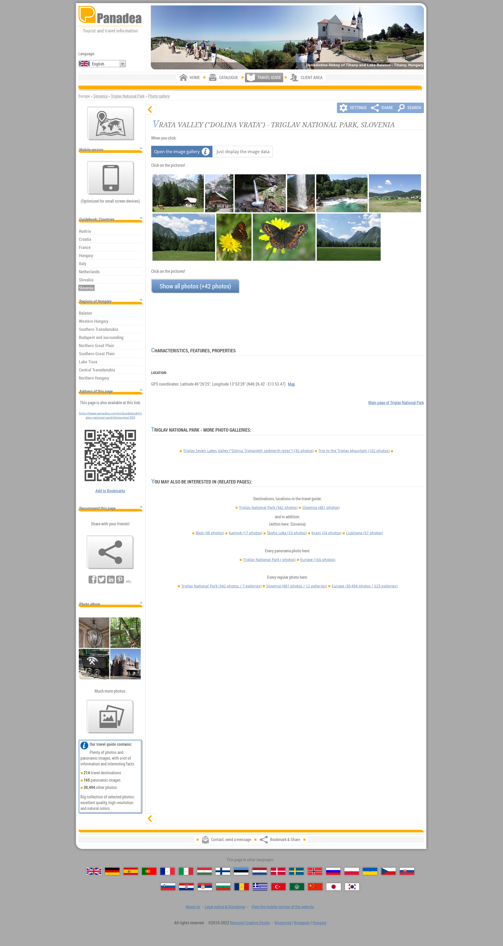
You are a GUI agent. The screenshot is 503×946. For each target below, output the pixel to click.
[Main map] (111, 123)
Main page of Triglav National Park (396, 402)
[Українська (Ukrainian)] (370, 871)
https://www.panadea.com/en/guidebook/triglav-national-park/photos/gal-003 (110, 415)
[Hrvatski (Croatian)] (186, 887)
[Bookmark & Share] (110, 552)
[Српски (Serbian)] (205, 887)
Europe (317, 559)
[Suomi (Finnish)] (222, 871)
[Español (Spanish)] (130, 871)
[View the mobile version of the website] (111, 178)
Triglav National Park (128, 96)
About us (192, 907)
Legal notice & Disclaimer (225, 907)
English (98, 64)
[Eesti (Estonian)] (241, 871)
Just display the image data (243, 151)
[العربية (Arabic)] (296, 887)
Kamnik (245, 532)
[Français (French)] (167, 871)
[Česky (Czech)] (388, 871)
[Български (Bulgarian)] (223, 887)
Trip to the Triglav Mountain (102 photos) (354, 450)
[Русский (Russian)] (333, 871)
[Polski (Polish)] (351, 871)
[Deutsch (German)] (112, 871)
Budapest (302, 923)
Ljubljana (364, 532)
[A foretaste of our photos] (110, 716)
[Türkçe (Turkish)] (278, 887)
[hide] (150, 109)
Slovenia (100, 96)
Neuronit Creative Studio (250, 923)
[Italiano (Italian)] (186, 871)
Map (291, 384)
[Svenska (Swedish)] (296, 871)
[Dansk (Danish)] (278, 871)
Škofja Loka (287, 532)
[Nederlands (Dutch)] (259, 871)
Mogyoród (283, 923)
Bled (210, 532)
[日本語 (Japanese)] (333, 887)
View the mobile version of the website (283, 907)
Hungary (319, 923)
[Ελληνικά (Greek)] (260, 887)
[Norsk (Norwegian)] (315, 871)
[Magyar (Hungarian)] (204, 871)
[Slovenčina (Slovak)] (407, 871)
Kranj (326, 532)
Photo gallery (159, 96)
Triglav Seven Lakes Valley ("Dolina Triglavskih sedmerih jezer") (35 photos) (248, 450)
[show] (150, 818)
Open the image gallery (177, 151)
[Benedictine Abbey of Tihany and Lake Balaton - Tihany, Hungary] (287, 37)
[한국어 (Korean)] (352, 887)
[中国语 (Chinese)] (315, 887)
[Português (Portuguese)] (149, 871)
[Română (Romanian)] (241, 887)
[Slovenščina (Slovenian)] (168, 887)
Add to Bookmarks (110, 491)
